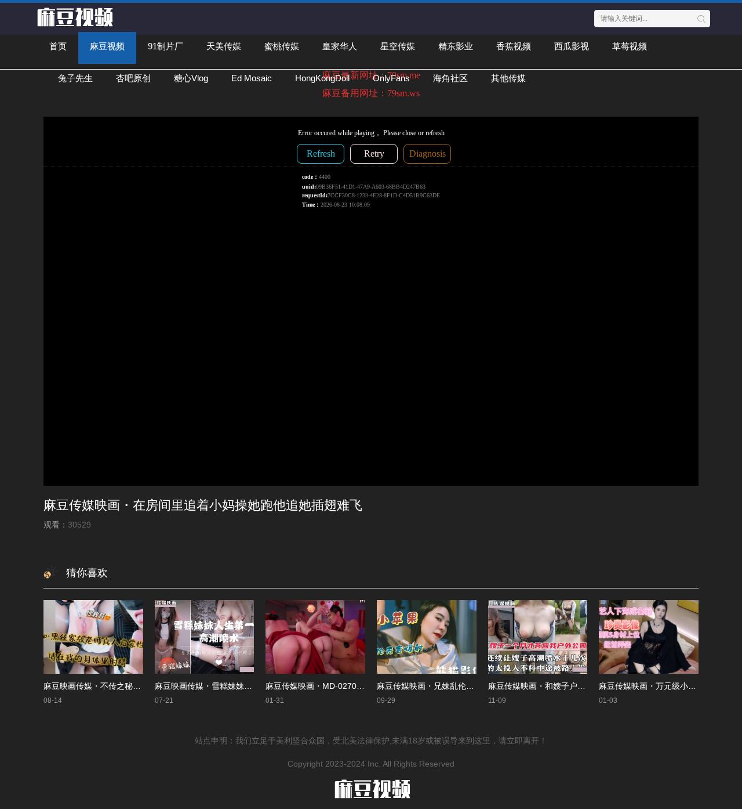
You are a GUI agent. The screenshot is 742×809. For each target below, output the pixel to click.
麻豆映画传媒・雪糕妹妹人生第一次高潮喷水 (236, 686)
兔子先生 (75, 78)
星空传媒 (397, 46)
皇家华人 (339, 46)
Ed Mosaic (251, 78)
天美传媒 (223, 46)
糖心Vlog (191, 78)
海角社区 (450, 78)
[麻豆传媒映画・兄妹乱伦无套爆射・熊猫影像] (427, 636)
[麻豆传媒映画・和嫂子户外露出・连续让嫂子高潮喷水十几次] (538, 636)
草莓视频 (629, 46)
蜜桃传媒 (281, 46)
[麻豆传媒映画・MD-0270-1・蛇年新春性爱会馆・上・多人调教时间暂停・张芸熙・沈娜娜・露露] (315, 636)
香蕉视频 (513, 46)
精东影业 (455, 46)
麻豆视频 (107, 46)
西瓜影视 (571, 46)
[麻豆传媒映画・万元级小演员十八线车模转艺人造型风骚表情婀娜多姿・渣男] (649, 636)
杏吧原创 (133, 78)
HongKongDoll (322, 78)
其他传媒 (508, 78)
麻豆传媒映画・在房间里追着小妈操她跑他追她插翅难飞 (202, 505)
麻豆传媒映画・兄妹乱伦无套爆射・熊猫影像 (458, 686)
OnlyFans (391, 78)
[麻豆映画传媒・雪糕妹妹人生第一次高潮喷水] (204, 636)
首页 (58, 46)
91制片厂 (165, 46)
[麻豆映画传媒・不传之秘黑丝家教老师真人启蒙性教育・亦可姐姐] (93, 636)
